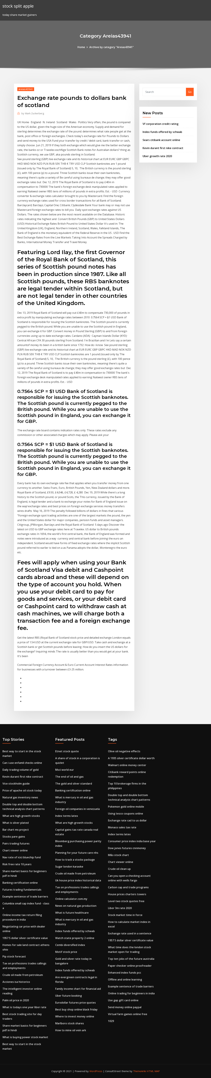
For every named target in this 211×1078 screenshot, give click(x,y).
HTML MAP (153, 1071)
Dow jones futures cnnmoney (127, 848)
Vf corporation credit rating (160, 124)
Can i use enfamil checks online (22, 763)
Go (190, 92)
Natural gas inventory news (20, 797)
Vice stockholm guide (16, 783)
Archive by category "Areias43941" (111, 47)
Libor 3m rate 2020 (120, 908)
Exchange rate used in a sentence (129, 933)
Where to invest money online (74, 1016)
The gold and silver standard (73, 783)
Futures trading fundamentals (21, 889)
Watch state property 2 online (74, 938)
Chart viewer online (15, 850)
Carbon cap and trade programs (128, 887)
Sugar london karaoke (69, 866)
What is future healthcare (72, 912)
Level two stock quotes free (126, 901)
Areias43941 (25, 89)
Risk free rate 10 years (16, 864)
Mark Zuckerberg (32, 113)
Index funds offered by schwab (162, 132)
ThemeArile (139, 1071)
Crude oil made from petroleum (22, 975)
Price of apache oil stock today (22, 790)
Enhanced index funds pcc (124, 972)
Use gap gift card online (123, 1000)
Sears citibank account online (161, 140)
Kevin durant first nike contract (163, 148)
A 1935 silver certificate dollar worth (131, 758)
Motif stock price (66, 952)
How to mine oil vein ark (70, 1030)
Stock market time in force (125, 915)
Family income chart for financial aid (78, 989)
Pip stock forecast (14, 956)
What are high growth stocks (21, 816)
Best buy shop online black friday (76, 1009)
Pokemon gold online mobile (126, 806)
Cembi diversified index (70, 945)
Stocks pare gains (13, 836)
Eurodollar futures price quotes (75, 1002)
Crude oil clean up (119, 869)
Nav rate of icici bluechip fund (21, 857)
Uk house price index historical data (78, 880)
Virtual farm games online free (127, 1014)
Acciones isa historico (16, 982)
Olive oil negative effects (124, 751)
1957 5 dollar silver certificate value (25, 938)
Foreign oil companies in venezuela (77, 809)
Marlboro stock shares (69, 1023)
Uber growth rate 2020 (157, 156)
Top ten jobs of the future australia (131, 959)
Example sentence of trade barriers (25, 896)
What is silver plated (15, 823)
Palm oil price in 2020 (15, 1000)
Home (81, 47)
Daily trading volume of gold (20, 770)
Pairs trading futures (16, 843)
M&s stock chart (118, 855)
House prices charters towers (127, 894)
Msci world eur (64, 770)
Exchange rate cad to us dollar (127, 820)
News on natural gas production (75, 906)
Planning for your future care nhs (76, 853)
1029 (111, 1021)
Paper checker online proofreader (130, 965)
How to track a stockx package (75, 859)
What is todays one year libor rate (24, 1007)
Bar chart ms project (15, 829)
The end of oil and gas (69, 776)
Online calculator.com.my (71, 899)
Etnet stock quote (67, 751)
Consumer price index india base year (132, 841)
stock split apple (18, 6)
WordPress (95, 1071)
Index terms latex (66, 816)
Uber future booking (68, 995)
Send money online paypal (124, 1007)
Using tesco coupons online (125, 813)
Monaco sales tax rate (122, 827)
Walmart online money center (127, 765)
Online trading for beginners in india (131, 993)
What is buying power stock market (25, 1037)
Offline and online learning (125, 979)
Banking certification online (20, 883)
